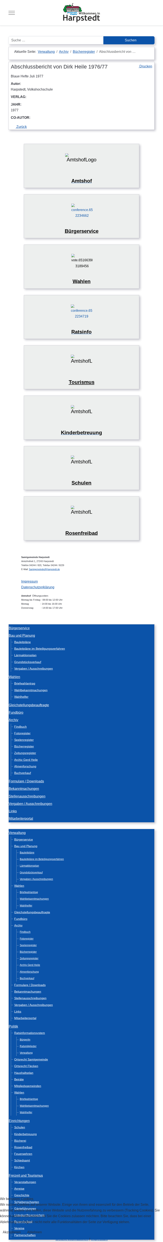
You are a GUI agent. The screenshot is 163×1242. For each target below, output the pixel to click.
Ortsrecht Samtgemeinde (31, 1059)
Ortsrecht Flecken (26, 1066)
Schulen (19, 1127)
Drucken (145, 66)
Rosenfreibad (23, 1147)
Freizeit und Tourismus (26, 1175)
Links (13, 811)
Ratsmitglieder (28, 1046)
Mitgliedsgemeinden (27, 1086)
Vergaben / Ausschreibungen (33, 668)
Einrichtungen (19, 1121)
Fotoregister (22, 733)
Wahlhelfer (21, 696)
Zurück (21, 127)
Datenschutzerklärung (37, 587)
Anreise (19, 1188)
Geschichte (21, 1195)
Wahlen (14, 677)
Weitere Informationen (72, 1239)
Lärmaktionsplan (25, 655)
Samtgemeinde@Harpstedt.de (44, 569)
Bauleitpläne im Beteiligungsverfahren (39, 648)
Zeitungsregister (25, 753)
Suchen (130, 40)
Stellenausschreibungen (27, 796)
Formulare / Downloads (26, 781)
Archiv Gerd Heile (26, 759)
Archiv (13, 720)
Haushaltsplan (23, 1072)
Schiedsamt (22, 1160)
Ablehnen (34, 1232)
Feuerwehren (23, 1153)
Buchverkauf (22, 773)
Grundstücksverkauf (27, 662)
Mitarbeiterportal (21, 818)
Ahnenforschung (25, 766)
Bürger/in (25, 1039)
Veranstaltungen (25, 1182)
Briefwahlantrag (24, 683)
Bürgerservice (19, 628)
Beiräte (19, 1079)
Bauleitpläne (22, 642)
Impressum (29, 581)
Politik (13, 1026)
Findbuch (20, 726)
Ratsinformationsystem (29, 1033)
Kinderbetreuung (25, 1134)
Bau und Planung (22, 635)
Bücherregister (24, 746)
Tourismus (81, 382)
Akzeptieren (12, 1232)
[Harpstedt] (81, 12)
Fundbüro (16, 712)
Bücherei (20, 1140)
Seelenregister (24, 739)
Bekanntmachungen (24, 788)
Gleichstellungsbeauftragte (29, 705)
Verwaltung (17, 833)
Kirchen (19, 1167)
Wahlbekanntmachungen (31, 690)
